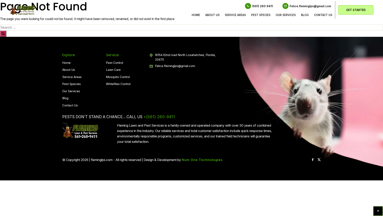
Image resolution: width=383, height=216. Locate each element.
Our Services (286, 15)
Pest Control (114, 63)
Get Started (356, 10)
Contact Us (70, 105)
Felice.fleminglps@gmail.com (310, 6)
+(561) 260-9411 (159, 117)
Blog (305, 15)
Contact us (323, 15)
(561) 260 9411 (262, 6)
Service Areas (235, 15)
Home (196, 15)
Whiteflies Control (118, 84)
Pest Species (260, 15)
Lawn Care (113, 70)
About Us (212, 15)
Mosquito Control (118, 77)
